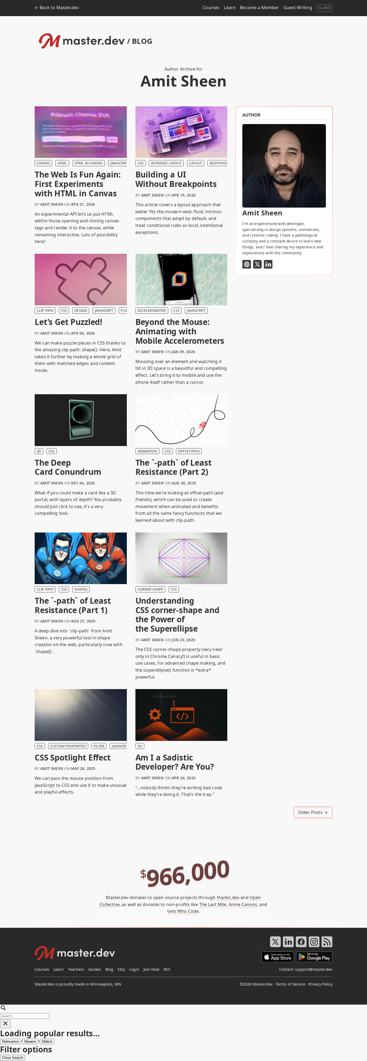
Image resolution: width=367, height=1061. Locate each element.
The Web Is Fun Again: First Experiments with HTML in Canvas (78, 184)
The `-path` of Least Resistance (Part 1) (73, 605)
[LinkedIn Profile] (268, 264)
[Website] (246, 264)
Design (80, 310)
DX (140, 746)
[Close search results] (5, 1023)
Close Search (12, 1058)
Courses (211, 7)
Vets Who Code (183, 911)
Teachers (76, 969)
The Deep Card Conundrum (68, 467)
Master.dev (262, 984)
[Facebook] (301, 941)
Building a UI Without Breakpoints (176, 179)
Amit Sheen (51, 204)
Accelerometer (152, 310)
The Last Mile (212, 904)
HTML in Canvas (88, 163)
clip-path (45, 310)
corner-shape (150, 589)
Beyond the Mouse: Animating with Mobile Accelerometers (180, 331)
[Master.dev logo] (75, 954)
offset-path (189, 451)
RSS (327, 8)
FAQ (121, 969)
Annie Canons (243, 904)
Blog (109, 969)
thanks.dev (228, 897)
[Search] (183, 1012)
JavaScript (119, 163)
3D (39, 451)
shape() (80, 589)
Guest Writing (297, 7)
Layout (195, 163)
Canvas (43, 163)
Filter (99, 746)
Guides (94, 969)
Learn (230, 7)
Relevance (10, 1042)
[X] (275, 941)
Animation (147, 451)
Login (134, 969)
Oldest (47, 1042)
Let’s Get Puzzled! (68, 322)
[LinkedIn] (288, 941)
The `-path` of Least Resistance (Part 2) (173, 467)
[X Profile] (257, 264)
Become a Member (259, 7)
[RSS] (327, 941)
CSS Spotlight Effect (73, 757)
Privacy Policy (320, 984)
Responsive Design (227, 163)
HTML (62, 163)
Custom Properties (68, 746)
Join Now (151, 969)
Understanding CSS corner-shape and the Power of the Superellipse (177, 614)
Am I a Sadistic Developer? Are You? (174, 762)
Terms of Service (290, 984)
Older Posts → (313, 812)
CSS (140, 163)
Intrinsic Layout (166, 163)
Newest (30, 1042)
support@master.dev (313, 969)
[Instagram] (314, 941)
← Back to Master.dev (57, 7)
